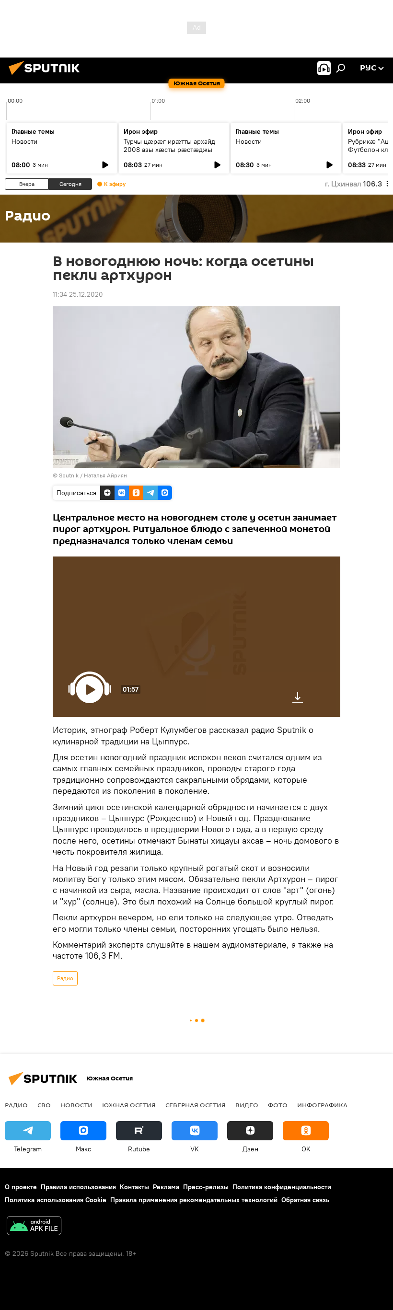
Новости (24, 141)
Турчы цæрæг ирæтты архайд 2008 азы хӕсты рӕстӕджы (169, 145)
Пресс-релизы (206, 1186)
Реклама (166, 1186)
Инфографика (322, 1105)
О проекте (21, 1186)
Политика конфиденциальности (281, 1186)
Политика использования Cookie (55, 1199)
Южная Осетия (129, 1105)
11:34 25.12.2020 (78, 294)
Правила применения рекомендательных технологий (193, 1199)
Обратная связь (305, 1199)
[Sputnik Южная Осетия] (47, 76)
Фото (278, 1105)
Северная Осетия (195, 1105)
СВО (44, 1105)
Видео (246, 1105)
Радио (65, 978)
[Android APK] (34, 1227)
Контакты (134, 1186)
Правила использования (78, 1186)
